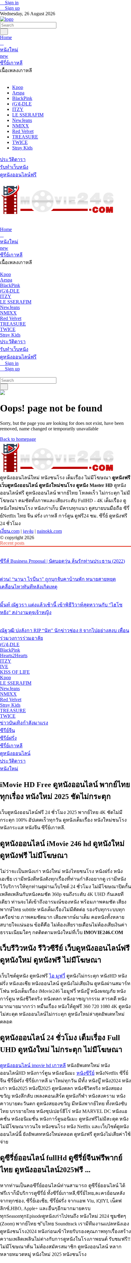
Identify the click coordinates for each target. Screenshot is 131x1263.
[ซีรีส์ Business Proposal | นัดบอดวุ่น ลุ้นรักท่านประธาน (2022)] (65, 549)
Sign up (12, 8)
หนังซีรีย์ (85, 1073)
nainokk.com (49, 531)
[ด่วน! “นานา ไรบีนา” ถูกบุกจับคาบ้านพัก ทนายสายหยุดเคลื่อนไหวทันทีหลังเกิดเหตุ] (65, 567)
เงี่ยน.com (9, 531)
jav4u (28, 531)
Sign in (11, 2)
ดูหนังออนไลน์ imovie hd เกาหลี (33, 1065)
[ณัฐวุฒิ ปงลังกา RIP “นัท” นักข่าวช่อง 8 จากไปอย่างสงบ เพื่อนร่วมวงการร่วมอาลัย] (65, 619)
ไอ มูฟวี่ (57, 975)
